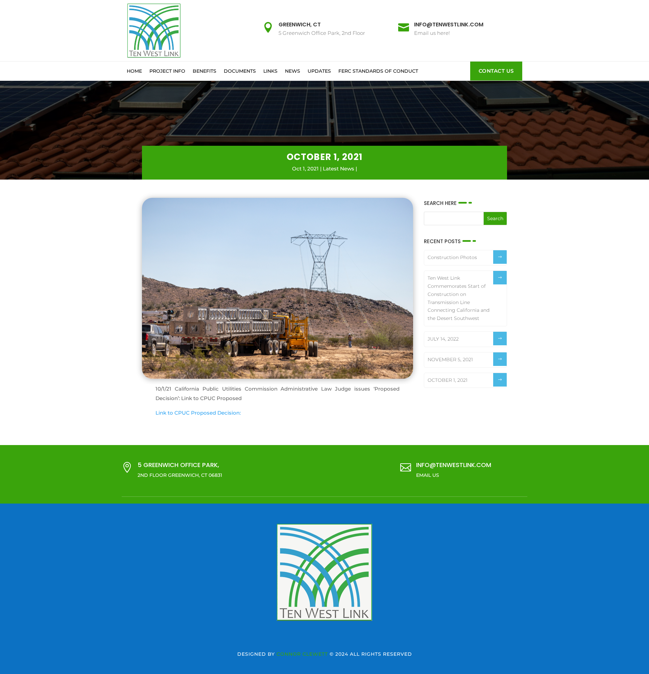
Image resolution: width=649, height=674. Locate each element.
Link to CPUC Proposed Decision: (198, 413)
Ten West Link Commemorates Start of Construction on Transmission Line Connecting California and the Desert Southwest (458, 298)
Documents (240, 71)
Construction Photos (452, 257)
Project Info (167, 71)
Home (134, 71)
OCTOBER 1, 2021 (447, 380)
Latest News (338, 168)
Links (270, 71)
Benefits (204, 71)
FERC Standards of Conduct (378, 71)
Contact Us (496, 71)
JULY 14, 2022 (443, 339)
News (292, 71)
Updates (319, 71)
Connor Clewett (302, 654)
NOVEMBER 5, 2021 (450, 359)
